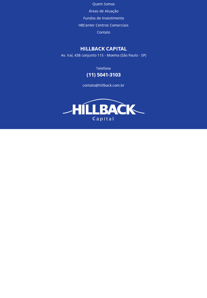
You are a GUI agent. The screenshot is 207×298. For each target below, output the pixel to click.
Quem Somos (103, 4)
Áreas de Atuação (103, 11)
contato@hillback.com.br (103, 85)
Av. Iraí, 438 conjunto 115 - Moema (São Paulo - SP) (103, 55)
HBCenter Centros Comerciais (103, 25)
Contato (103, 32)
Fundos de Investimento (103, 18)
